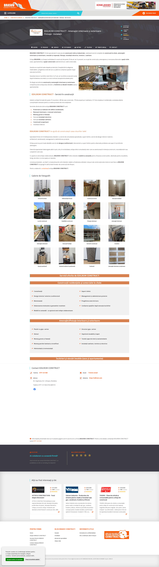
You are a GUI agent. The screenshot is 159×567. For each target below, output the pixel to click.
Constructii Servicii (16, 17)
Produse (45, 47)
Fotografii (67, 47)
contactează (45, 168)
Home (5, 17)
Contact (114, 47)
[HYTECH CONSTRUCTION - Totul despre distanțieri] (38, 490)
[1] (72, 455)
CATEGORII (11, 13)
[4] (85, 455)
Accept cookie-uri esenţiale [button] (15, 559)
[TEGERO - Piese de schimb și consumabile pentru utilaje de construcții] (106, 490)
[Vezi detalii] (58, 512)
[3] (81, 455)
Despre (35, 47)
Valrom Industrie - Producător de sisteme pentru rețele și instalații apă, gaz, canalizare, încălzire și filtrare (79, 498)
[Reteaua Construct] (116, 538)
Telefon (89, 47)
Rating (78, 47)
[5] (89, 455)
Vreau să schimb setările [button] (32, 559)
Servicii (55, 47)
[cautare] (77, 13)
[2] (77, 455)
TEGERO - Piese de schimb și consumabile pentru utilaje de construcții (110, 498)
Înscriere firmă (151, 13)
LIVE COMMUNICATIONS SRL (86, 558)
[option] (125, 5)
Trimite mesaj (101, 47)
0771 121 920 (37, 441)
